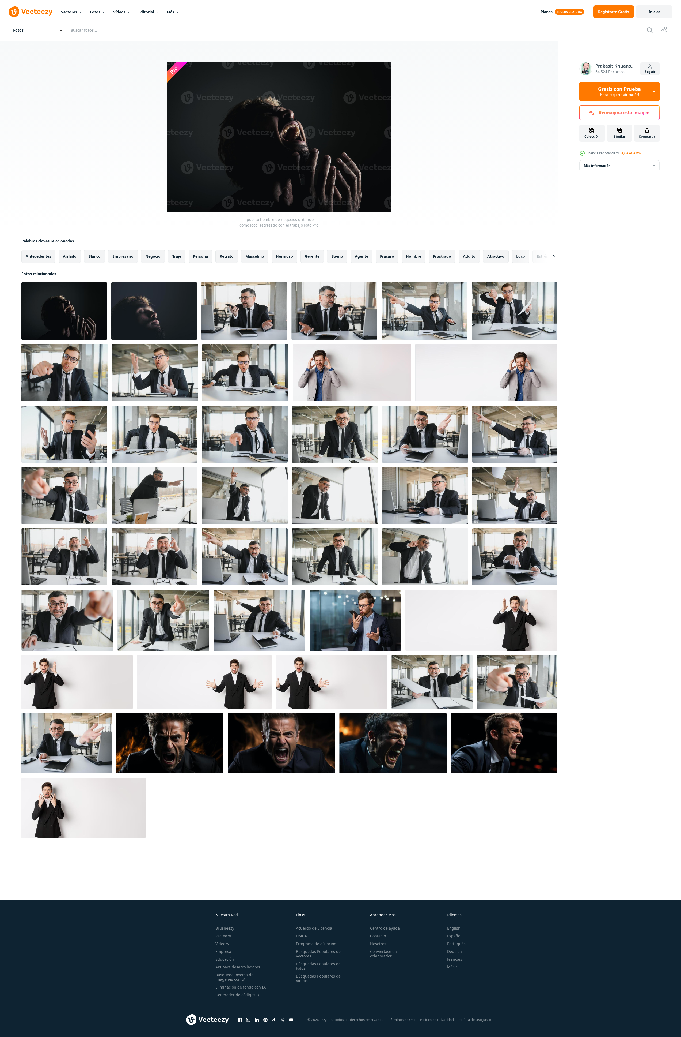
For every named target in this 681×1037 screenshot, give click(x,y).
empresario (123, 256)
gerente (312, 256)
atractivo (495, 256)
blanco (94, 256)
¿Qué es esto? (631, 153)
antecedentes (38, 256)
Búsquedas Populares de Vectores (318, 954)
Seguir (650, 71)
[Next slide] (549, 256)
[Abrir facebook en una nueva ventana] (240, 1019)
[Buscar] (649, 30)
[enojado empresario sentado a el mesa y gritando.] (424, 311)
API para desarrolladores (237, 966)
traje (176, 256)
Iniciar (654, 11)
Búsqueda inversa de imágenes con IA (234, 977)
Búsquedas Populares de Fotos (318, 966)
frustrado (442, 256)
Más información (597, 165)
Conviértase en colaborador (383, 954)
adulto (469, 256)
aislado (70, 256)
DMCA (301, 935)
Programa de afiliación (316, 943)
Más (170, 11)
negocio (153, 256)
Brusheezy (224, 928)
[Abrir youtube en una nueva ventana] (291, 1019)
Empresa (223, 951)
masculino (254, 256)
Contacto (378, 935)
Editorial (146, 11)
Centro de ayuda (385, 928)
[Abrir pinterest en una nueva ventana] (265, 1019)
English (454, 928)
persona (200, 256)
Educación (224, 959)
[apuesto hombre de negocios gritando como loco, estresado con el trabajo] (64, 311)
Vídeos (119, 11)
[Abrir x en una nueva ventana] (282, 1019)
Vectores (69, 11)
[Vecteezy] (30, 11)
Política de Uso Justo (474, 1019)
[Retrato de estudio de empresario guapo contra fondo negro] (154, 311)
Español (454, 935)
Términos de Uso (402, 1019)
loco (520, 256)
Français (454, 959)
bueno (337, 256)
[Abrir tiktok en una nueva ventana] (274, 1019)
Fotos (95, 11)
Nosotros (378, 943)
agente (361, 256)
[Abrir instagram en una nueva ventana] (248, 1019)
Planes (547, 11)
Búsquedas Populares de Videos (318, 978)
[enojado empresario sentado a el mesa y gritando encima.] (335, 434)
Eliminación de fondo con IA (240, 987)
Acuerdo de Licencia (314, 928)
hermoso (284, 256)
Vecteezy (223, 935)
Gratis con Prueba (619, 91)
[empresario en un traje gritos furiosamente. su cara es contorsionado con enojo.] (169, 743)
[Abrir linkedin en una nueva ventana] (257, 1019)
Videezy (222, 943)
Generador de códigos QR (238, 994)
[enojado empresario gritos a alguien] (154, 434)
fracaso (387, 256)
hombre (413, 256)
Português (456, 943)
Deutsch (454, 951)
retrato (227, 256)
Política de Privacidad (437, 1019)
